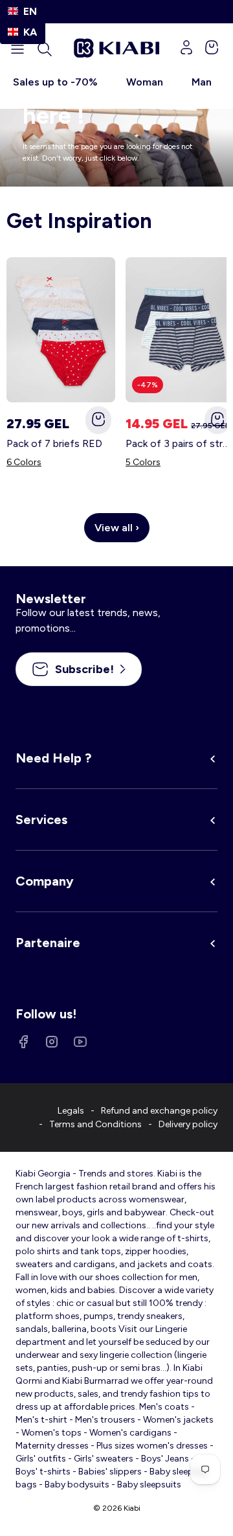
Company (45, 881)
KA (30, 32)
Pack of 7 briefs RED (54, 443)
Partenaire (48, 942)
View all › (116, 528)
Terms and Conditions (95, 1124)
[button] (44, 49)
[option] (22, 32)
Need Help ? (53, 758)
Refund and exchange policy (159, 1110)
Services (41, 819)
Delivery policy (188, 1124)
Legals (71, 1110)
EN (30, 11)
